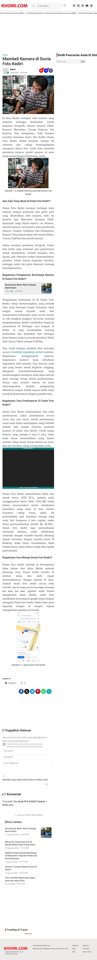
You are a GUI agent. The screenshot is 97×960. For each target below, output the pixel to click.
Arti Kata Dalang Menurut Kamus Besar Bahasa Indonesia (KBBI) (42, 13)
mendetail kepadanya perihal (27, 352)
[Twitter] (78, 6)
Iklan (74, 949)
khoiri (13, 69)
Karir (74, 952)
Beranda (86, 945)
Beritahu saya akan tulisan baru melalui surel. (25, 779)
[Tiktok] (91, 6)
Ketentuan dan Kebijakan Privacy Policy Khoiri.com (50, 949)
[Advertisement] (48, 33)
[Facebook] (74, 6)
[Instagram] (83, 6)
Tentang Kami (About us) (41, 945)
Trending (86, 949)
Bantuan (75, 945)
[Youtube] (87, 6)
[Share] (51, 70)
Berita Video (87, 952)
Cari (82, 61)
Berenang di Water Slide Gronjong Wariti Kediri (20, 286)
